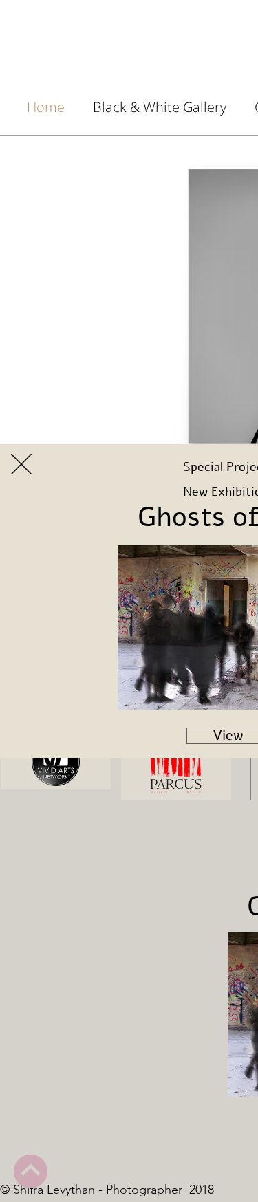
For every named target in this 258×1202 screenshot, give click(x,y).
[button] (21, 464)
